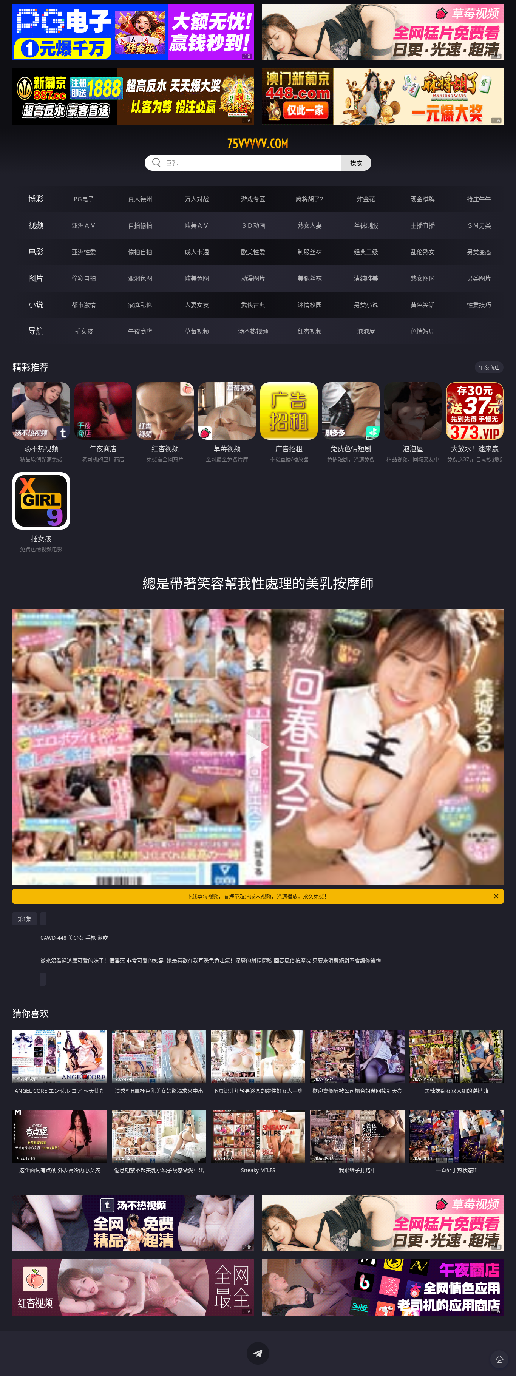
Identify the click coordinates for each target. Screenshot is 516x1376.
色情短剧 (423, 331)
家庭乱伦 (140, 305)
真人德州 (140, 199)
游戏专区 (253, 199)
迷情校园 (310, 305)
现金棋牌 (423, 199)
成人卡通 (197, 252)
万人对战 (197, 199)
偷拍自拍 (140, 252)
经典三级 (366, 252)
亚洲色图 (140, 278)
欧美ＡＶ (197, 225)
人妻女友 (197, 305)
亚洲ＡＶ (84, 225)
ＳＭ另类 (479, 225)
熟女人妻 (310, 225)
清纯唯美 (366, 278)
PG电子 (84, 199)
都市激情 (84, 305)
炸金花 (366, 199)
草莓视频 (197, 331)
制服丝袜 (310, 252)
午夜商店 (140, 331)
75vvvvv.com (258, 143)
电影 (35, 252)
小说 (35, 305)
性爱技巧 (479, 305)
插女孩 (84, 331)
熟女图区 (423, 278)
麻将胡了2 (309, 199)
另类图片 (479, 278)
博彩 (35, 199)
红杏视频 (310, 331)
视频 (35, 225)
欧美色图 (197, 278)
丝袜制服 (366, 225)
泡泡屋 (366, 331)
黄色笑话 (423, 305)
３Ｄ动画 (253, 225)
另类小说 (366, 305)
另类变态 (479, 252)
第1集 (24, 918)
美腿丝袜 (310, 278)
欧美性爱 (253, 252)
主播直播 (423, 225)
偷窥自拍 (84, 278)
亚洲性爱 (84, 252)
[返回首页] (499, 1359)
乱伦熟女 (423, 252)
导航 (35, 331)
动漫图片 (253, 278)
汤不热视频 (253, 331)
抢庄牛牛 (479, 199)
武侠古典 (253, 305)
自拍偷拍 (140, 225)
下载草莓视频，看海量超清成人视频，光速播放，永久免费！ (258, 896)
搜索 (356, 163)
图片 (35, 278)
